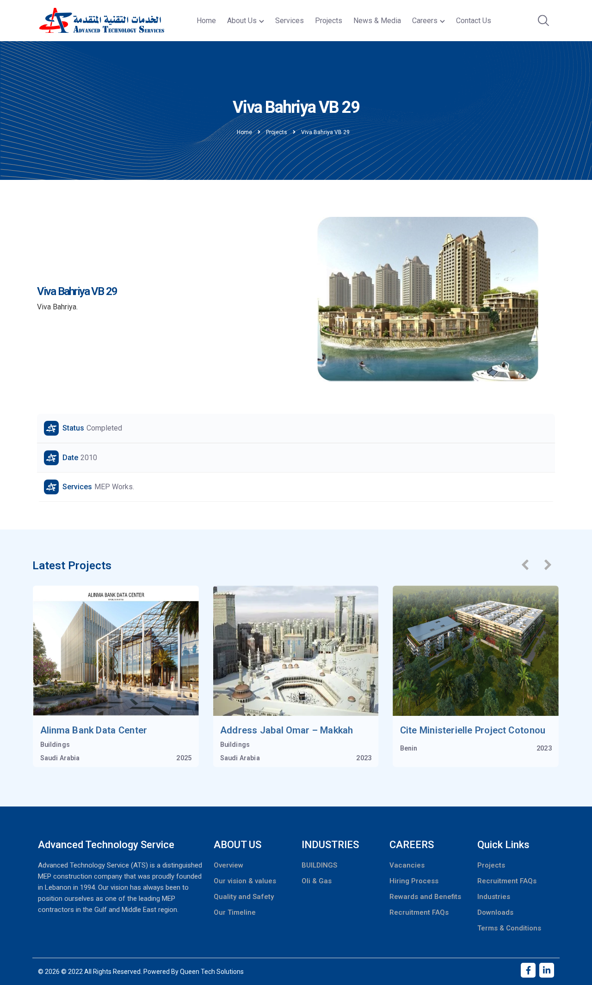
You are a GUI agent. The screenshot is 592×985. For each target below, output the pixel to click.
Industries (493, 897)
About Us (242, 20)
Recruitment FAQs (419, 912)
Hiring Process (413, 881)
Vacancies (407, 865)
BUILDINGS (319, 865)
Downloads (495, 912)
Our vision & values (245, 881)
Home (206, 20)
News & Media (377, 20)
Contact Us (473, 20)
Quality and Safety (244, 897)
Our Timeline (235, 912)
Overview (228, 865)
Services (289, 20)
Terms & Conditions (509, 928)
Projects (328, 20)
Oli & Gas (317, 881)
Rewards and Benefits (425, 897)
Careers (425, 20)
